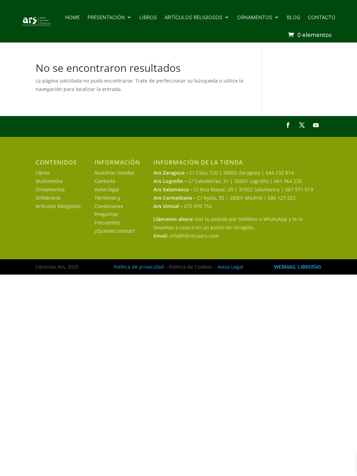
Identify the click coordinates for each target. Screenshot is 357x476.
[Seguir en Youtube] (315, 125)
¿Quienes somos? (114, 231)
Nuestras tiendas (114, 172)
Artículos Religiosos (58, 206)
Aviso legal (106, 189)
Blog (293, 17)
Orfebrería (48, 197)
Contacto (321, 17)
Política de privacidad (139, 266)
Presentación (106, 17)
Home (72, 17)
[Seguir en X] (301, 125)
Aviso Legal (230, 266)
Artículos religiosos (193, 17)
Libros (148, 17)
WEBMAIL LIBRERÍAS (297, 266)
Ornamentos (254, 17)
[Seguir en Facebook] (288, 125)
